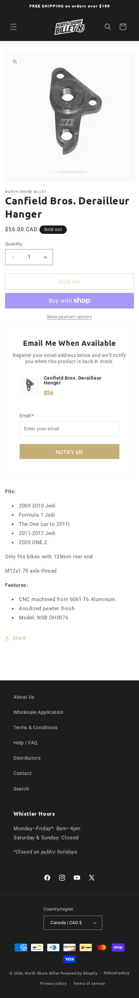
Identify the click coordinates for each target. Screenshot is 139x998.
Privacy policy (53, 983)
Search (21, 789)
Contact (22, 773)
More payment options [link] (69, 317)
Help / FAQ (25, 742)
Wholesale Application (38, 712)
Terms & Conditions (35, 727)
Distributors (26, 758)
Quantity (13, 243)
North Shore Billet (42, 973)
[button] (13, 26)
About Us (23, 697)
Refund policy (117, 973)
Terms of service (89, 983)
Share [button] (19, 638)
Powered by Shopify (79, 973)
